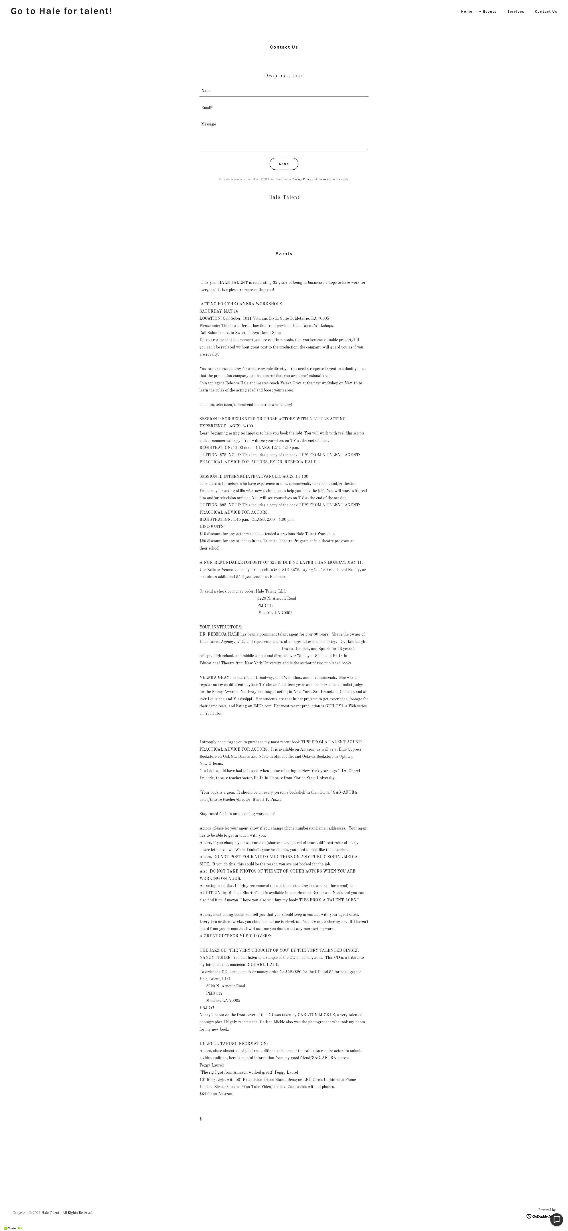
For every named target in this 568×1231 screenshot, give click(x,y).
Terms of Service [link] (329, 179)
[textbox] (284, 91)
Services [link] (515, 11)
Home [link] (466, 11)
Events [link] (490, 11)
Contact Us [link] (546, 11)
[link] (61, 13)
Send (284, 164)
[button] (556, 1219)
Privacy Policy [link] (301, 179)
